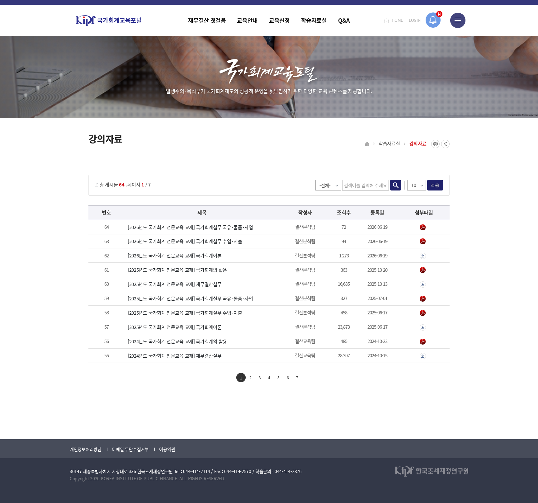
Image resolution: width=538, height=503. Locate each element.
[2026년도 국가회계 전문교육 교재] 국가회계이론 (175, 255)
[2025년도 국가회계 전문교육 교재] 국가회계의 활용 (177, 269)
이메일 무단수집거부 (130, 449)
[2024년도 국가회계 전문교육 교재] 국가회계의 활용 (177, 341)
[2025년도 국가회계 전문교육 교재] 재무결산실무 (175, 284)
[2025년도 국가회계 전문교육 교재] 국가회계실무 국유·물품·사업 (190, 298)
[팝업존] (433, 20)
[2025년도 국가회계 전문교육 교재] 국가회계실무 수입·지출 (185, 312)
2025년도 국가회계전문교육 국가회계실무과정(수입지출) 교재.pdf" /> (424, 313)
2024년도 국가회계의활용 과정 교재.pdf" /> (424, 342)
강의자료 (418, 143)
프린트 (435, 144)
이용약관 (167, 449)
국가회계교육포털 (108, 20)
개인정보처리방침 (85, 449)
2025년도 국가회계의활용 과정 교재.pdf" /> (424, 270)
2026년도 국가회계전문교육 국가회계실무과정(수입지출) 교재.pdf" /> (424, 241)
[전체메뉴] (458, 20)
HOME (397, 20)
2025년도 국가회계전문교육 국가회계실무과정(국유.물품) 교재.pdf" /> (424, 299)
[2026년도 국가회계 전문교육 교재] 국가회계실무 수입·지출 (185, 241)
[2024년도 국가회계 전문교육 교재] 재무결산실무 (175, 355)
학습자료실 (389, 143)
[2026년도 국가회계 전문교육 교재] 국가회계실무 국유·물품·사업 (190, 227)
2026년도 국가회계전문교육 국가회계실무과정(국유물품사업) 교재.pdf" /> (424, 227)
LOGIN (415, 20)
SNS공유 (445, 144)
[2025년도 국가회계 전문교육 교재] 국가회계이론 (175, 327)
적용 (435, 185)
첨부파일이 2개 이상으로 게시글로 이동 (424, 256)
